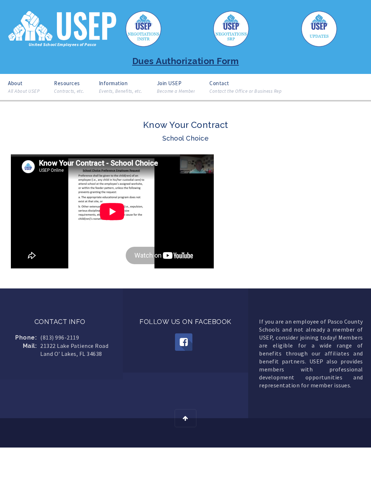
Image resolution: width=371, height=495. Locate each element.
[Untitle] (183, 342)
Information (120, 87)
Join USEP (176, 87)
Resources (69, 87)
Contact (245, 87)
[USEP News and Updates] (319, 28)
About (23, 87)
